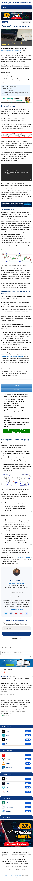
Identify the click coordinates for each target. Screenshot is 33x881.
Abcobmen (9, 811)
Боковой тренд (8, 88)
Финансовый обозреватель (16, 583)
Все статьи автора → (16, 609)
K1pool (7, 791)
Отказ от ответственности (20, 867)
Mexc (7, 743)
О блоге (23, 869)
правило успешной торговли (11, 51)
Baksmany (9, 802)
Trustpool (8, 779)
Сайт (27, 731)
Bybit (7, 731)
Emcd (7, 783)
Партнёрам (16, 869)
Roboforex (9, 767)
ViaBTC (8, 787)
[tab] (16, 382)
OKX (7, 739)
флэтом (17, 188)
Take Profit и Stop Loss (23, 557)
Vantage (8, 759)
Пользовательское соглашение (13, 866)
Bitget (7, 735)
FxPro (7, 755)
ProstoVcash (9, 807)
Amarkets (8, 763)
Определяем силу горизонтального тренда (16, 92)
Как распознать (9, 90)
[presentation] (16, 382)
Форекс (5, 22)
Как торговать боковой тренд (12, 94)
